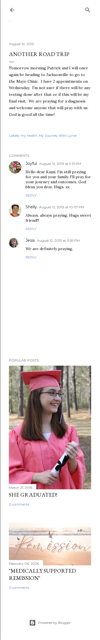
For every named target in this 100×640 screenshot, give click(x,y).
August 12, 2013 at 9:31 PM (60, 164)
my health (29, 135)
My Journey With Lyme (58, 135)
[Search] (87, 8)
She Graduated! (33, 494)
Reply (31, 195)
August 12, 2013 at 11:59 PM (58, 240)
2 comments (19, 504)
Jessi (30, 240)
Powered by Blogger (54, 623)
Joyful (31, 163)
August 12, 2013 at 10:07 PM (61, 207)
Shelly (31, 206)
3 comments (19, 587)
